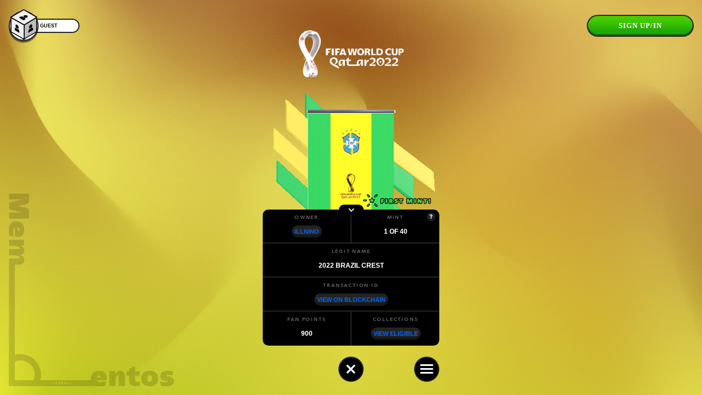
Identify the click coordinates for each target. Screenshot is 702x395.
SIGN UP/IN (640, 25)
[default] (351, 369)
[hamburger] (426, 369)
